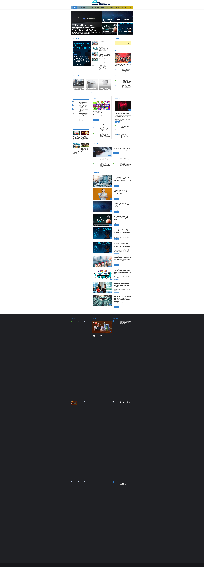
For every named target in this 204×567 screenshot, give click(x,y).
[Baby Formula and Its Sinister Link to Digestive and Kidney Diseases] (93, 163)
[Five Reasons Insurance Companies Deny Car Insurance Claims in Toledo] (75, 114)
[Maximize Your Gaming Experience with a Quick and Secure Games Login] (81, 441)
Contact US (131, 565)
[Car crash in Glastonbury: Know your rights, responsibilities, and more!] (93, 133)
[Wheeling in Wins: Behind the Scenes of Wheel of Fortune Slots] (76, 133)
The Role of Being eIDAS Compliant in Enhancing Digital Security (122, 205)
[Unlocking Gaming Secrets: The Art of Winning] (116, 521)
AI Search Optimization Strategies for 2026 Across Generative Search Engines (84, 28)
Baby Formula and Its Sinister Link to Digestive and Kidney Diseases (105, 165)
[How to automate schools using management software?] (113, 158)
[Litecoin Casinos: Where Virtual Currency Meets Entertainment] (74, 521)
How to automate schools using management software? (125, 160)
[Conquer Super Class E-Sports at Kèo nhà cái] (87, 360)
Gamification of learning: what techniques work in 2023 (125, 165)
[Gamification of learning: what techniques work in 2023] (113, 163)
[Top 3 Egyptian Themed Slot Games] (93, 122)
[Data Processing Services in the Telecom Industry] (78, 84)
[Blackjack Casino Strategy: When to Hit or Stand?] (75, 121)
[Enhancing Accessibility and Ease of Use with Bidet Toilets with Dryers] (105, 84)
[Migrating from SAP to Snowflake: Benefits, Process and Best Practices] (118, 135)
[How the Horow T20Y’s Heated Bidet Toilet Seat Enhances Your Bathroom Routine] (92, 84)
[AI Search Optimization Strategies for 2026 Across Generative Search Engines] (86, 23)
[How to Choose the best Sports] (118, 77)
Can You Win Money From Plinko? (122, 148)
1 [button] (91, 92)
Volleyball (117, 7)
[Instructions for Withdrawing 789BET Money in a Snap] (81, 521)
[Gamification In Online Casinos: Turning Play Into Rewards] (85, 133)
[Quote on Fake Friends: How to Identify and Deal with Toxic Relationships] (118, 87)
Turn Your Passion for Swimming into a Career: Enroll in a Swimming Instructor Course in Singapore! (105, 61)
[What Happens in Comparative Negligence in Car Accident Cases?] (118, 81)
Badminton (97, 7)
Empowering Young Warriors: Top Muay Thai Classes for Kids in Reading (105, 55)
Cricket (80, 7)
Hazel (75, 64)
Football (85, 7)
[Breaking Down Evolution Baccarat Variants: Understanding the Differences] (87, 521)
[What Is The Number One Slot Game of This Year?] (75, 102)
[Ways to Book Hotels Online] (115, 125)
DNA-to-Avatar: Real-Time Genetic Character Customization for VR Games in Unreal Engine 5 (125, 30)
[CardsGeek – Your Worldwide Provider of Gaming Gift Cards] (74, 360)
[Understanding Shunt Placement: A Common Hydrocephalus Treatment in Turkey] (93, 65)
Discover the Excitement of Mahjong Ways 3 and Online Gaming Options (121, 192)
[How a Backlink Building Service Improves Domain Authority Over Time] (95, 48)
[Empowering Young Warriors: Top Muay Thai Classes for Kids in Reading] (95, 54)
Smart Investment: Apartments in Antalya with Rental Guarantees (104, 43)
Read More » (96, 120)
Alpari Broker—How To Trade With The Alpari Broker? (104, 129)
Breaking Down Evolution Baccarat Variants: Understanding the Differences (126, 402)
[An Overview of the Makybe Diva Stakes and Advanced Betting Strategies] (85, 145)
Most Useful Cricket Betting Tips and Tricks (105, 160)
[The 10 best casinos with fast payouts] (115, 129)
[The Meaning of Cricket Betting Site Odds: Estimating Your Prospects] (76, 145)
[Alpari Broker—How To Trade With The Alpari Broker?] (93, 127)
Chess (102, 7)
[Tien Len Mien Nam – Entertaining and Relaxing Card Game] (74, 403)
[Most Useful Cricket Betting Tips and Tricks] (93, 158)
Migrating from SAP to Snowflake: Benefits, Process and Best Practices (126, 136)
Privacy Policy (126, 565)
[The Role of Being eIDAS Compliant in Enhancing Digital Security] (117, 16)
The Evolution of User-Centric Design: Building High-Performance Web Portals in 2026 (122, 179)
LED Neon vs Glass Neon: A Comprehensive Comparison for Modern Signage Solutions (123, 115)
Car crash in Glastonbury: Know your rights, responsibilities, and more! (105, 135)
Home (75, 7)
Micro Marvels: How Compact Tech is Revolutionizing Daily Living (108, 31)
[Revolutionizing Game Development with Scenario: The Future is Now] (118, 71)
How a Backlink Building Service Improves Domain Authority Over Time (104, 49)
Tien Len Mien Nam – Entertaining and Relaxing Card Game (101, 334)
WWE (123, 7)
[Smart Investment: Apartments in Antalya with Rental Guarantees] (95, 43)
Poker (91, 7)
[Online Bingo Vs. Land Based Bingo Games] (75, 106)
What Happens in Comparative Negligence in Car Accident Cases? (126, 81)
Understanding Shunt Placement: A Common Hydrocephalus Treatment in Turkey (104, 68)
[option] (102, 23)
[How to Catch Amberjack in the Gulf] (75, 110)
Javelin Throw (109, 7)
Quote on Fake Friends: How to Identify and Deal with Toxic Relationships (126, 86)
